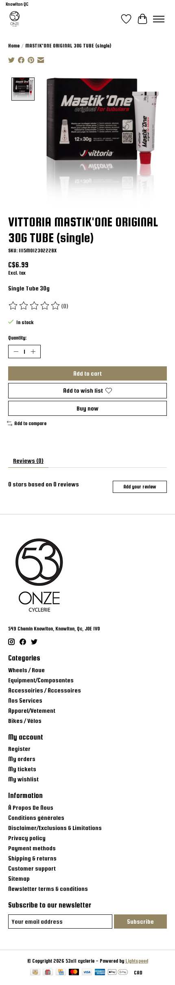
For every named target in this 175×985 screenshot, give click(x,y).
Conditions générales (36, 817)
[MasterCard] (74, 972)
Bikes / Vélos (25, 720)
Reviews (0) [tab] (28, 460)
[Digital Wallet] (118, 972)
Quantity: (17, 338)
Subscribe (140, 921)
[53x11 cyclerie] (14, 19)
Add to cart (87, 373)
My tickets (22, 769)
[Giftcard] (48, 972)
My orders (21, 758)
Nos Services (25, 700)
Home (14, 46)
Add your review (139, 487)
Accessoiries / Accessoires (44, 690)
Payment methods (32, 848)
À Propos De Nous (30, 807)
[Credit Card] (61, 972)
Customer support (32, 868)
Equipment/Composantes (41, 680)
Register (19, 748)
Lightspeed (136, 961)
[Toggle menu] (159, 19)
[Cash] (35, 972)
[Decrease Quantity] (16, 351)
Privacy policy (27, 837)
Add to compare (30, 423)
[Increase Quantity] (33, 351)
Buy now (87, 408)
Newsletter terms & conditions (48, 888)
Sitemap (19, 878)
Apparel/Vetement (31, 710)
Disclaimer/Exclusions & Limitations (55, 827)
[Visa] (87, 972)
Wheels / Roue (26, 670)
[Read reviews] (34, 306)
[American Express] (100, 972)
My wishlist (23, 779)
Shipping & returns (32, 858)
